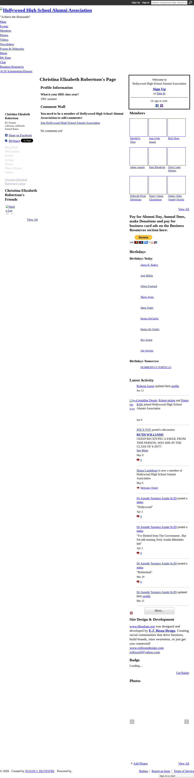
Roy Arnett (146, 339)
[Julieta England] (134, 291)
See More (142, 450)
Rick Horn (173, 138)
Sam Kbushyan (157, 167)
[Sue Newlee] (134, 356)
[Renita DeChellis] (134, 324)
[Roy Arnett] (134, 345)
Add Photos (140, 763)
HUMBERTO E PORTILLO (156, 367)
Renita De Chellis (150, 329)
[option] (159, 721)
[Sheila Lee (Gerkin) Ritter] (10, 209)
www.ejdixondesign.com (147, 648)
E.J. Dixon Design (162, 631)
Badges (143, 771)
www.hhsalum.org (142, 626)
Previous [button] (132, 721)
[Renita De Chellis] (134, 334)
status (140, 502)
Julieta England (149, 286)
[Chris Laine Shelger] (176, 156)
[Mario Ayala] (134, 302)
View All (32, 219)
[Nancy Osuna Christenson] (158, 185)
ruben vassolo (137, 167)
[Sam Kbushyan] (158, 156)
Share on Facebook (20, 135)
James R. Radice (149, 264)
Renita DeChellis (150, 318)
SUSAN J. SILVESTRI (39, 771)
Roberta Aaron (145, 386)
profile (175, 386)
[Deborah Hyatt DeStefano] (139, 185)
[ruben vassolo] (139, 156)
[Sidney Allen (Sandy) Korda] (176, 185)
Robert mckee (167, 400)
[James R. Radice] (134, 270)
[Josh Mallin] (134, 281)
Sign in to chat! (167, 776)
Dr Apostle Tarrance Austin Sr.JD (157, 498)
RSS (131, 613)
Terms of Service (184, 771)
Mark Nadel (147, 307)
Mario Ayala (147, 297)
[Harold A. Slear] (139, 127)
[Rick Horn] (176, 127)
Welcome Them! (149, 487)
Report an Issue (161, 771)
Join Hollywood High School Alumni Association (70, 123)
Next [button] (186, 721)
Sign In (145, 2)
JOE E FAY (144, 429)
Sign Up (136, 2)
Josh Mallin (147, 275)
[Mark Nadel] (134, 313)
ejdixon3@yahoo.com (145, 652)
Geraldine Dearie (147, 400)
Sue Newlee (147, 350)
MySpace (14, 140)
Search (190, 2)
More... (159, 610)
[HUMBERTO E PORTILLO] (134, 372)
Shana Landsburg (147, 470)
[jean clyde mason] (158, 127)
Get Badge (182, 672)
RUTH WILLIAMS (150, 434)
